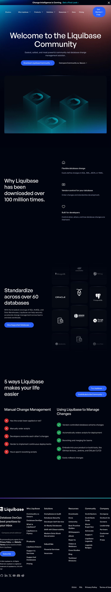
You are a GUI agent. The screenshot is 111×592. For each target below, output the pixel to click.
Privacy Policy (91, 587)
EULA (74, 587)
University (73, 522)
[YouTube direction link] (14, 575)
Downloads (73, 514)
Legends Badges (88, 546)
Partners (104, 529)
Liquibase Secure (34, 547)
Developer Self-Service (54, 522)
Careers (103, 522)
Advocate (89, 531)
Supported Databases (31, 558)
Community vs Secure (33, 515)
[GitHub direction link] (1, 575)
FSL (80, 587)
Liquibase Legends (89, 539)
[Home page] (12, 509)
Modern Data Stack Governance (52, 534)
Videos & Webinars (73, 545)
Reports (72, 540)
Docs (74, 12)
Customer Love (104, 534)
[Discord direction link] (18, 575)
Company (104, 514)
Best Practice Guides (74, 527)
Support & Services (31, 552)
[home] (8, 12)
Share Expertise (89, 525)
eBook (71, 536)
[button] (24, 12)
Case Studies (74, 550)
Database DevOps (34, 520)
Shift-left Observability (54, 529)
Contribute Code (90, 519)
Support (88, 535)
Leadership (104, 526)
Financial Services (52, 549)
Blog (70, 554)
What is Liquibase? (31, 525)
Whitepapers (74, 532)
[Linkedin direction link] (6, 575)
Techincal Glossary (73, 559)
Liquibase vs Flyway (32, 532)
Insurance (48, 553)
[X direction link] (10, 575)
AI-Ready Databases (53, 526)
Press (102, 540)
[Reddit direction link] (22, 575)
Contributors (91, 514)
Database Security (52, 518)
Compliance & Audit (52, 514)
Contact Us (105, 518)
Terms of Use (105, 587)
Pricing (81, 12)
